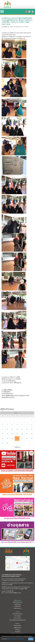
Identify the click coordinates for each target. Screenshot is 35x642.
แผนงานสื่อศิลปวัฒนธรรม (9, 395)
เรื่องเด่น (17, 630)
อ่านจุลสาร (17, 632)
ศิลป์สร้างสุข (17, 604)
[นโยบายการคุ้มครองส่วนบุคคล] (15, 639)
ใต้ (6, 27)
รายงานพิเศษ (17, 616)
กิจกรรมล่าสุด (17, 625)
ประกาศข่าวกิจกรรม (18, 614)
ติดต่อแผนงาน (17, 608)
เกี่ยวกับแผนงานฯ (17, 602)
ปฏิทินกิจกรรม (17, 628)
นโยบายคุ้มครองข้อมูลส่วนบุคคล (17, 620)
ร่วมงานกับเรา (17, 618)
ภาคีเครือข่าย (17, 606)
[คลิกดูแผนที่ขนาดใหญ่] (17, 563)
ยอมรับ (30, 639)
